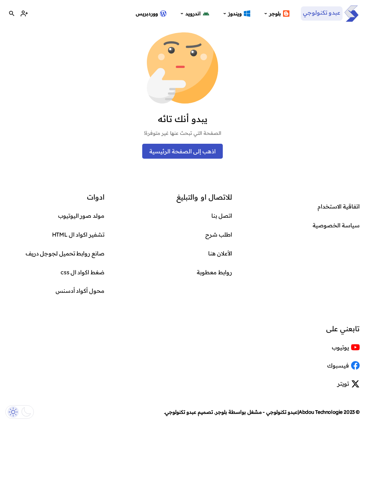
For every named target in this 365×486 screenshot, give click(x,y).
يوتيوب (340, 347)
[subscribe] (24, 13)
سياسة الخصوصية (336, 225)
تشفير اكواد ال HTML (78, 234)
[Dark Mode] (19, 412)
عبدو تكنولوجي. (180, 412)
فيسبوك (338, 365)
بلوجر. (220, 412)
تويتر (343, 383)
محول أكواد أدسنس (80, 290)
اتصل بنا (221, 215)
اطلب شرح (218, 234)
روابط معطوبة (214, 272)
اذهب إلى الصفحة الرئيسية (182, 151)
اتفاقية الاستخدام (339, 206)
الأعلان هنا (220, 253)
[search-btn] (11, 13)
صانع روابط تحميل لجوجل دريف (65, 253)
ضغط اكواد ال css (82, 272)
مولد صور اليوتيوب (81, 215)
